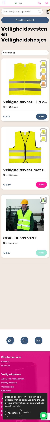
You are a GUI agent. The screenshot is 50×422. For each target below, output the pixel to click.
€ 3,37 (7, 252)
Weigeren (26, 412)
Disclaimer (6, 390)
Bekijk (41, 116)
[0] (47, 12)
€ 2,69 (7, 184)
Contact (5, 361)
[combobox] (19, 11)
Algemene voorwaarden (12, 378)
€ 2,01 (6, 116)
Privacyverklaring (9, 382)
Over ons (5, 365)
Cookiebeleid (7, 386)
